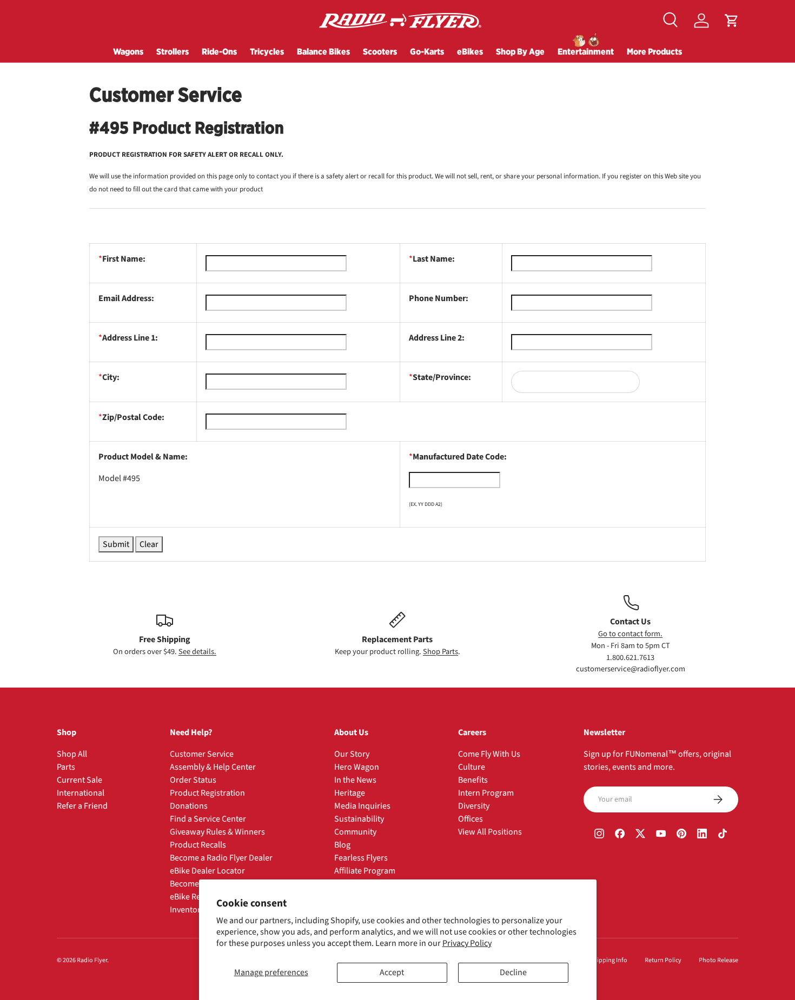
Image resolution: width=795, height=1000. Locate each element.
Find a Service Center (208, 819)
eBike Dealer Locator (207, 871)
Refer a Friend (82, 806)
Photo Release (718, 960)
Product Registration (207, 793)
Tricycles (267, 51)
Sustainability (359, 819)
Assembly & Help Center (213, 767)
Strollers (172, 51)
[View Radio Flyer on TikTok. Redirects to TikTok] (722, 835)
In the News (355, 780)
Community (355, 832)
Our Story (351, 754)
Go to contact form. (630, 633)
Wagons (128, 51)
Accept (392, 972)
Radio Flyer (92, 960)
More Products (654, 51)
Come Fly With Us (489, 754)
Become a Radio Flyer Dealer (221, 858)
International (80, 793)
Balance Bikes (323, 51)
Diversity (473, 806)
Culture (471, 767)
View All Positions (490, 832)
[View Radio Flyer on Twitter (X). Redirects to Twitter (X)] (640, 835)
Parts (66, 767)
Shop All (72, 754)
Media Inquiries (362, 806)
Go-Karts (427, 51)
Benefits (473, 780)
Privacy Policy (467, 943)
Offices (470, 819)
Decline (513, 972)
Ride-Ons (219, 51)
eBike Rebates (195, 897)
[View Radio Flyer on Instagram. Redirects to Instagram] (599, 835)
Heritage (349, 793)
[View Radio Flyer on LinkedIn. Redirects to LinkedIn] (702, 835)
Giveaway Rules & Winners (217, 832)
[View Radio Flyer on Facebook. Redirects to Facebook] (620, 835)
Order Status (193, 780)
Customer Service (202, 754)
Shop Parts (440, 651)
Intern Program (486, 793)
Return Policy (663, 960)
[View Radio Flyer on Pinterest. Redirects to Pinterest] (681, 835)
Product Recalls (198, 845)
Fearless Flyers (361, 858)
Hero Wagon (356, 767)
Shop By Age (520, 51)
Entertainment (586, 51)
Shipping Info (608, 960)
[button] (732, 20)
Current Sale (79, 780)
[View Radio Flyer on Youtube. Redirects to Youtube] (661, 835)
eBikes (470, 51)
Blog (342, 845)
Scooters (380, 51)
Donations (189, 806)
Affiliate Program (364, 871)
